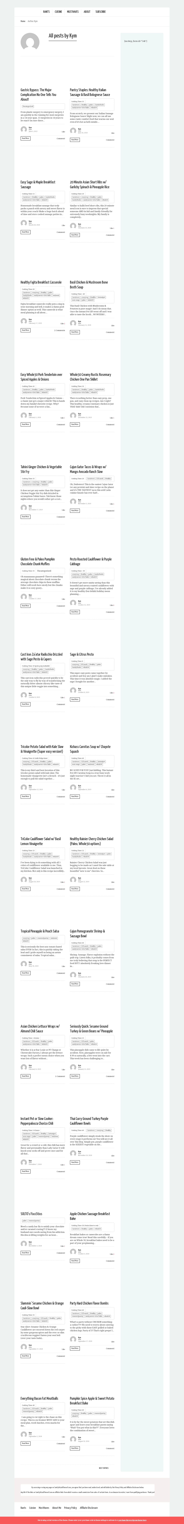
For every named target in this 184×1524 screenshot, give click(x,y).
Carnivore (75, 105)
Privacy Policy (70, 1508)
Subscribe (101, 11)
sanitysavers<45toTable (80, 108)
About (87, 11)
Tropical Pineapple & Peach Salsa (40, 931)
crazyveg (84, 197)
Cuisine (58, 11)
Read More (25, 138)
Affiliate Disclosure (89, 1508)
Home (23, 21)
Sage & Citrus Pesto (82, 654)
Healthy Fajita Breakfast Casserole (41, 282)
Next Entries (104, 1468)
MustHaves (73, 11)
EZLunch (100, 479)
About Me (56, 1508)
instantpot (101, 297)
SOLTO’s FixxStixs (31, 1214)
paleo (91, 105)
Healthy (84, 105)
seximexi (56, 295)
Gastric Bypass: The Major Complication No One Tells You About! (38, 95)
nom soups (76, 300)
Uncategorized (28, 106)
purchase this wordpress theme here (132, 1520)
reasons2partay (43, 938)
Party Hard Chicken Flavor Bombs (89, 1303)
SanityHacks (99, 105)
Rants (46, 11)
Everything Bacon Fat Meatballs (39, 1398)
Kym (30, 128)
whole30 (94, 108)
